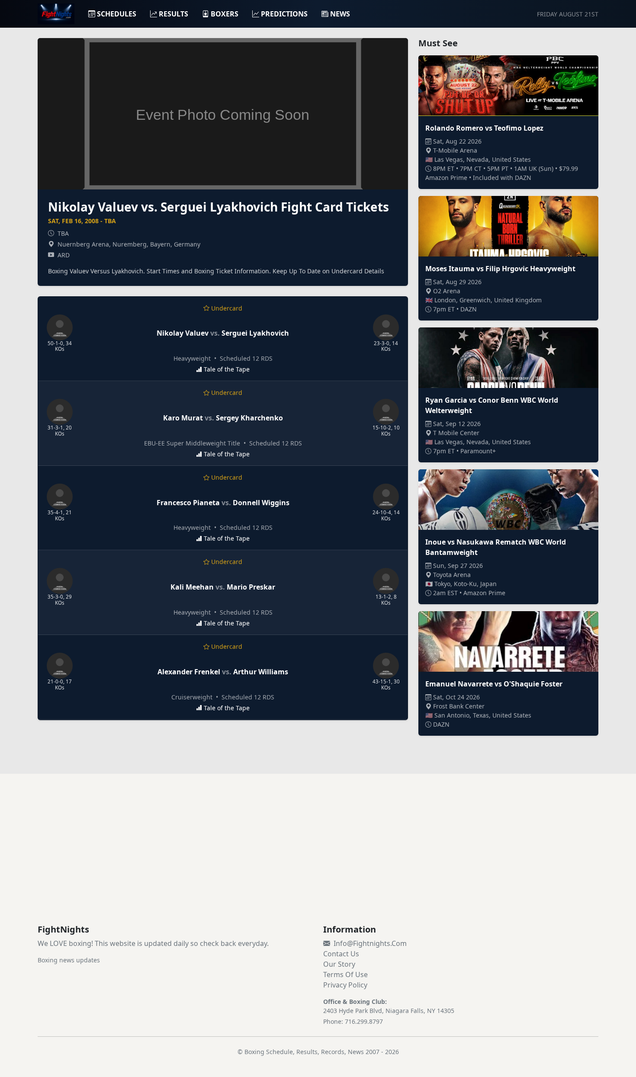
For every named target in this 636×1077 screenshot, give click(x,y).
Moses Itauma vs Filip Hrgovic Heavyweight (500, 268)
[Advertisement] (318, 859)
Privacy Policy (345, 985)
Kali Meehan (192, 587)
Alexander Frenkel (188, 671)
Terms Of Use (345, 974)
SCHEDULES (116, 14)
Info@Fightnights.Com (370, 943)
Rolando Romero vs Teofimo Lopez (484, 128)
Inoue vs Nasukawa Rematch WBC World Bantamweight (495, 547)
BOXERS (224, 14)
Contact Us (341, 953)
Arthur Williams (260, 671)
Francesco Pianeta (188, 502)
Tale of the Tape (227, 369)
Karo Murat (183, 418)
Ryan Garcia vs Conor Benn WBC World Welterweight (491, 405)
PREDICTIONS (284, 14)
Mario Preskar (251, 587)
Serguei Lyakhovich (255, 333)
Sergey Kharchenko (249, 418)
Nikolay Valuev (183, 333)
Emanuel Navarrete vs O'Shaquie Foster (493, 684)
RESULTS (173, 14)
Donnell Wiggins (261, 502)
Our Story (339, 964)
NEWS (340, 14)
